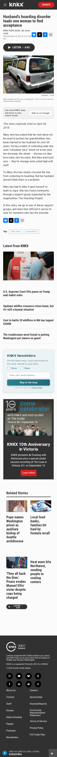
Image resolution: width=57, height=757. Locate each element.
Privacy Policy (37, 388)
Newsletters (12, 737)
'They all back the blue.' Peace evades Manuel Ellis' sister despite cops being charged (16, 586)
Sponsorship (36, 697)
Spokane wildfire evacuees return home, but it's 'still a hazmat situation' (28, 307)
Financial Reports (38, 704)
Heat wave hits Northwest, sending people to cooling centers (40, 572)
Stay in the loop (28, 382)
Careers (34, 690)
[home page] (16, 5)
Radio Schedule (14, 717)
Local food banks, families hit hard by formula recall (40, 525)
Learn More (28, 472)
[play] (5, 753)
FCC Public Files (37, 735)
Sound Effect (32, 231)
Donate (46, 5)
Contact (10, 697)
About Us (11, 690)
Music (14, 368)
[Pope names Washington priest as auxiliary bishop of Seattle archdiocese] (16, 506)
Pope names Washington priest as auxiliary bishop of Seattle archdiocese (15, 529)
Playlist (9, 724)
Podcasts (11, 731)
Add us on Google (41, 113)
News (27, 368)
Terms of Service (38, 721)
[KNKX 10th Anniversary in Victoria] (28, 418)
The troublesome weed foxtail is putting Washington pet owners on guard (26, 336)
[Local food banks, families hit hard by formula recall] (40, 506)
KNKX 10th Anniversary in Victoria (28, 447)
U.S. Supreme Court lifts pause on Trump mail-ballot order (26, 293)
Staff (9, 704)
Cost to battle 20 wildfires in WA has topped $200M (28, 322)
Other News (16, 231)
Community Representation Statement (37, 713)
